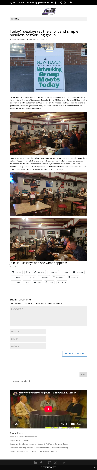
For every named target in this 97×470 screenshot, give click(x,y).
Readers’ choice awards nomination (23, 437)
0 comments (43, 39)
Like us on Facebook (20, 381)
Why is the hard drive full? (19, 440)
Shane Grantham (18, 39)
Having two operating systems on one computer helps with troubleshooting (39, 448)
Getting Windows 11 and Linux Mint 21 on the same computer (33, 451)
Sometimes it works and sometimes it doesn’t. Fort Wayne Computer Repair (39, 444)
